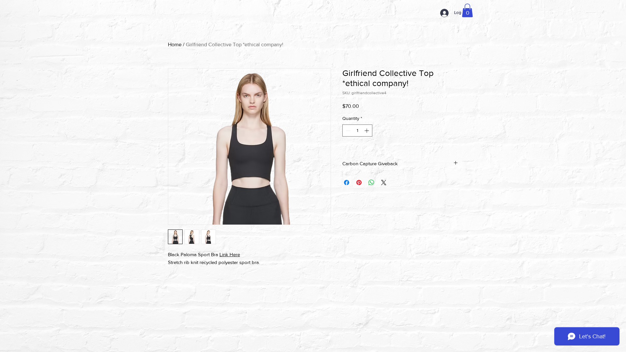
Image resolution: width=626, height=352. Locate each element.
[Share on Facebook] (346, 182)
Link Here (229, 254)
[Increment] (367, 130)
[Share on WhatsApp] (371, 182)
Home (175, 44)
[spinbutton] (357, 130)
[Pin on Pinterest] (359, 182)
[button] (467, 10)
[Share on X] (384, 182)
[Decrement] (347, 130)
